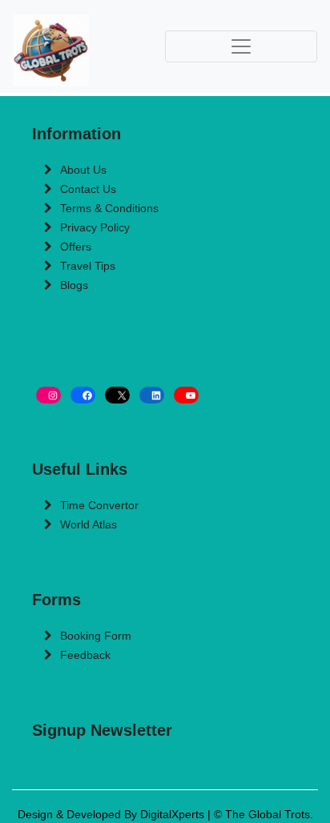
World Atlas (88, 524)
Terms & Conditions (109, 208)
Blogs (74, 285)
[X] (117, 395)
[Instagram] (48, 395)
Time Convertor (99, 505)
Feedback (85, 654)
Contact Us (88, 189)
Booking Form (95, 635)
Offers (75, 246)
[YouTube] (186, 395)
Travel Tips (87, 265)
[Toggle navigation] (241, 46)
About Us (83, 169)
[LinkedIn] (151, 395)
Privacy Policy (95, 227)
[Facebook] (82, 395)
